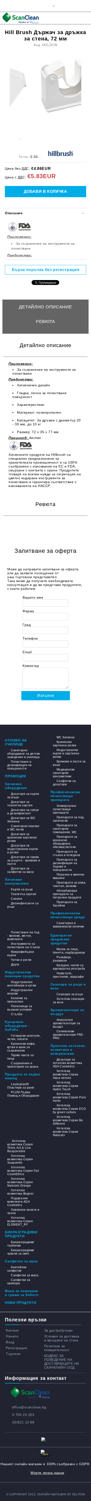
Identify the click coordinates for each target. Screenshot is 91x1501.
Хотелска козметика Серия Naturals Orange (20, 1182)
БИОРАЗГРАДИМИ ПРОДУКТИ (21, 1234)
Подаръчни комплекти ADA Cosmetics (18, 1202)
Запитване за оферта (45, 336)
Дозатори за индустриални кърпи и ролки (22, 849)
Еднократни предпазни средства (61, 939)
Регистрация (16, 1348)
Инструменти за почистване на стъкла (23, 945)
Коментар (31, 666)
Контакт (12, 1330)
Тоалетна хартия (23, 894)
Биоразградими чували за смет (20, 1251)
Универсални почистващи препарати (64, 809)
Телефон (30, 638)
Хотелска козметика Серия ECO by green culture (69, 1109)
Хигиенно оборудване (16, 786)
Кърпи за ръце (22, 889)
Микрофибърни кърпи (20, 953)
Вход (10, 1342)
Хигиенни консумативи (17, 881)
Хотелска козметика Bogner (20, 1192)
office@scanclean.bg (29, 1407)
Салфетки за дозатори (64, 782)
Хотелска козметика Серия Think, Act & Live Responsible (20, 1146)
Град (27, 625)
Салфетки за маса (21, 1261)
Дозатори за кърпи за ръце (23, 795)
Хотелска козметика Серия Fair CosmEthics (23, 1171)
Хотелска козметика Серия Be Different (68, 1120)
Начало (12, 1336)
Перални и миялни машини (68, 876)
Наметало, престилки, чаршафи (68, 975)
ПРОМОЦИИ (15, 776)
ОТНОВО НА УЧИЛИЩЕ (16, 742)
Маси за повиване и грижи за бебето (22, 1293)
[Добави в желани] (19, 137)
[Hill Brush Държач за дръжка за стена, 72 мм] (47, 86)
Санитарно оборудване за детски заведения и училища (23, 754)
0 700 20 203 (23, 1415)
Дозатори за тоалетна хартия (20, 803)
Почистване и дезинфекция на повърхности (19, 765)
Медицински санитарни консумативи (64, 773)
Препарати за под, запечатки (69, 819)
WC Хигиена (66, 737)
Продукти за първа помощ (22, 1076)
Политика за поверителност (57, 1348)
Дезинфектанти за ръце (23, 905)
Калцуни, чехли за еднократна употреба (69, 967)
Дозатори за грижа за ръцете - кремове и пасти (23, 860)
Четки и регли (21, 960)
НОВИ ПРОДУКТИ (20, 1303)
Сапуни (16, 898)
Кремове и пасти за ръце (69, 763)
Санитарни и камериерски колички (68, 924)
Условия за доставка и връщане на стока (61, 1338)
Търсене (13, 1354)
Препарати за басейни (65, 903)
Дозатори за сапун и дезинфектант (23, 811)
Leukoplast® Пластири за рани (20, 1085)
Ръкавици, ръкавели (62, 958)
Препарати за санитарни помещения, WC (65, 829)
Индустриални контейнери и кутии (21, 983)
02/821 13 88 (23, 1422)
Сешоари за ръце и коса (68, 986)
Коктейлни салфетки (17, 1269)
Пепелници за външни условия (19, 1007)
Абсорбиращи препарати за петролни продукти (67, 894)
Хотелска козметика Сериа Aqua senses (65, 1074)
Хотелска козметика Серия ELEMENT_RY (20, 1221)
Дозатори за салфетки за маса (20, 870)
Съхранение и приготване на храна (22, 1065)
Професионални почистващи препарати (65, 796)
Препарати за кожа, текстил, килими (69, 884)
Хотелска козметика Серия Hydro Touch (65, 1086)
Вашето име (33, 597)
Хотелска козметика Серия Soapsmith (20, 1159)
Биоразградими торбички (20, 1243)
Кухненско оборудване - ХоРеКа (17, 1026)
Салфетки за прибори (18, 1281)
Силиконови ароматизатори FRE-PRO (68, 1035)
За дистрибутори (58, 1330)
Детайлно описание (45, 306)
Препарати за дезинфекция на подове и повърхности (65, 865)
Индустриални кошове (20, 991)
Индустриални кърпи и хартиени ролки (66, 753)
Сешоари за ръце (70, 994)
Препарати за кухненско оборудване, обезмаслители (65, 842)
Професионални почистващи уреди (67, 915)
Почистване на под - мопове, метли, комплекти (23, 936)
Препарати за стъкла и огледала (66, 853)
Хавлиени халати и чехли (23, 1211)
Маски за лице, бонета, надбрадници (69, 950)
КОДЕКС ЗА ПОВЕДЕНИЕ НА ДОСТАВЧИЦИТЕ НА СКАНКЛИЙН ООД (61, 1361)
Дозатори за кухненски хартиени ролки (22, 837)
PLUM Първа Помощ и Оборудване (23, 1094)
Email (27, 652)
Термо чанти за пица (20, 1056)
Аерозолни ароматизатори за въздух (66, 1023)
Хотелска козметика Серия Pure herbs (69, 1097)
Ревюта (45, 321)
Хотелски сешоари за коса (68, 1000)
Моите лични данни (47, 1473)
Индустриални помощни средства (22, 974)
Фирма (28, 611)
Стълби (16, 1014)
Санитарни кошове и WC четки (23, 827)
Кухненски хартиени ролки (64, 743)
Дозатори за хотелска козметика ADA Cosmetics (67, 1063)
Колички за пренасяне (17, 999)
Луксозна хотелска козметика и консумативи (67, 1049)
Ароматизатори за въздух (67, 1012)
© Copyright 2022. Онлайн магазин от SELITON (45, 1494)
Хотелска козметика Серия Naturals (65, 1132)
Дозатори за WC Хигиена (21, 819)
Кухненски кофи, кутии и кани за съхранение (21, 1047)
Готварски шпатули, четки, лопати (24, 1037)
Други (15, 964)
